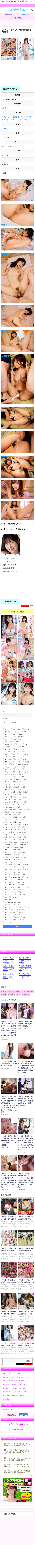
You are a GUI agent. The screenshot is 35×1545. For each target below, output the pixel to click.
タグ (4, 726)
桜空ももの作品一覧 (10, 571)
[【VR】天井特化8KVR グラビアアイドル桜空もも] (9, 648)
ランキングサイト (26, 14)
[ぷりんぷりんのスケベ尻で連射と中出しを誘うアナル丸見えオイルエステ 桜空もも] (9, 671)
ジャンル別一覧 (8, 14)
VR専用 (15, 1395)
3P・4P (12, 119)
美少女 (27, 1384)
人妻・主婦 (14, 1380)
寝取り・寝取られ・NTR (10, 1388)
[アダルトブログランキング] (13, 1414)
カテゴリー (6, 719)
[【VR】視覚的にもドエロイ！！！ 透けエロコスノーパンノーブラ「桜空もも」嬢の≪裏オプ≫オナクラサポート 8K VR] (26, 648)
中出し (23, 117)
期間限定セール (8, 1391)
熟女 (5, 1380)
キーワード (6, 711)
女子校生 (6, 1395)
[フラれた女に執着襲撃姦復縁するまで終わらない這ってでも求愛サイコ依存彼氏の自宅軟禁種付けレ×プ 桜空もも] (9, 626)
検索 (17, 926)
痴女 (13, 1377)
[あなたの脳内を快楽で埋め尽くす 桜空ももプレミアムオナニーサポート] (26, 693)
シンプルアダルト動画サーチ (17, 1424)
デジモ (29, 117)
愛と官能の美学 (17, 1429)
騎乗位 (6, 1377)
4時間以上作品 (17, 1384)
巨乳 (26, 119)
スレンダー (21, 1377)
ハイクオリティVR (22, 1391)
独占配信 (16, 117)
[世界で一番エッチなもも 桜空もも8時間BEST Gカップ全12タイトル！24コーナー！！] (26, 626)
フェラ (23, 1388)
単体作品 (5, 119)
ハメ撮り (20, 119)
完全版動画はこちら (10, 89)
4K (29, 1377)
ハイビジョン (6, 117)
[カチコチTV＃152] (26, 671)
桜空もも (5, 128)
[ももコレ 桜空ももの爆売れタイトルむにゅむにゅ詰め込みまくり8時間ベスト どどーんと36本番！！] (9, 693)
